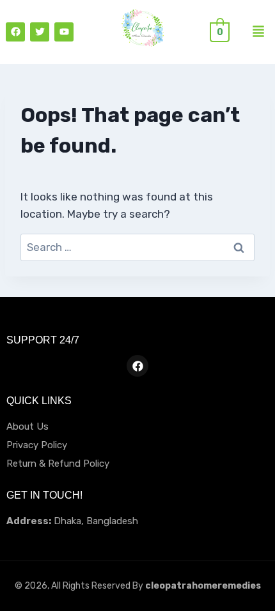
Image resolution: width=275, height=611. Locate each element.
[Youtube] (64, 31)
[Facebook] (15, 31)
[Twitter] (39, 31)
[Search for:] (137, 247)
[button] (258, 32)
